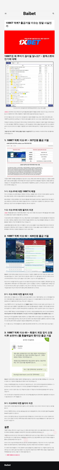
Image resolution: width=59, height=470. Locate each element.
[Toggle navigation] (5, 13)
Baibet (29, 13)
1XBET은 (6, 112)
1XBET (6, 212)
